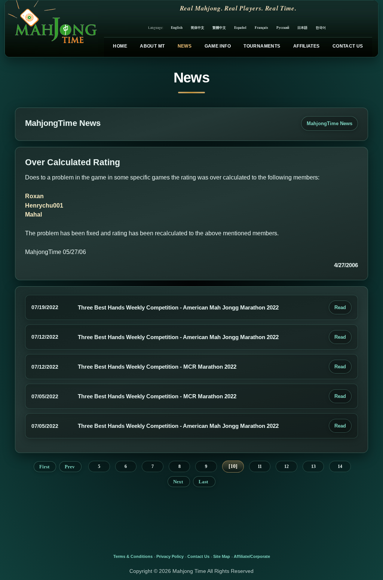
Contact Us (348, 46)
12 (286, 466)
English (177, 27)
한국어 (321, 27)
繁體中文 (219, 27)
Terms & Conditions (133, 556)
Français (261, 27)
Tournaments (261, 46)
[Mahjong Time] (51, 28)
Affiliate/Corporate (252, 556)
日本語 (302, 27)
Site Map (221, 556)
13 (313, 466)
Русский (282, 27)
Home (120, 46)
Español (240, 27)
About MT (152, 46)
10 (233, 466)
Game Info (218, 46)
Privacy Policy (170, 556)
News (185, 46)
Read (340, 307)
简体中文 (197, 27)
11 (260, 466)
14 (340, 466)
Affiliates (306, 46)
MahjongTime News (329, 123)
